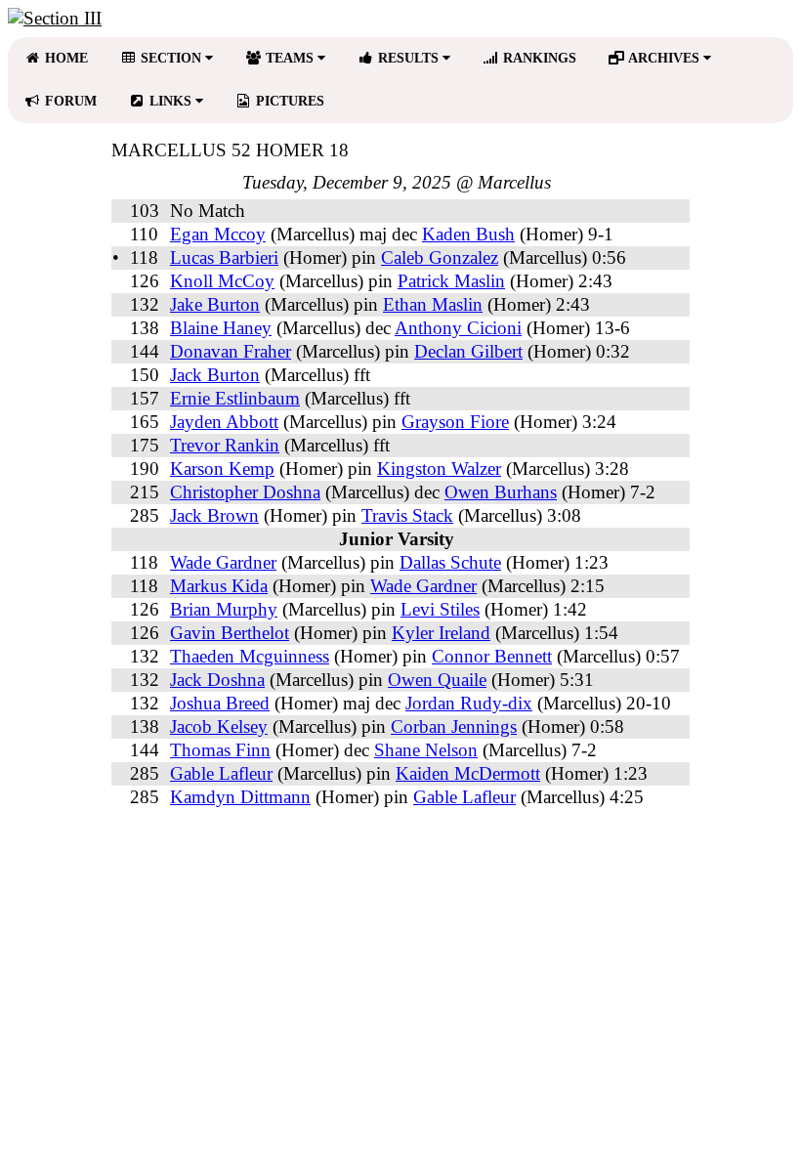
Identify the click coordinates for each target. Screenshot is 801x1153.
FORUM (69, 101)
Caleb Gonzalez (439, 257)
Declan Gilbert (468, 351)
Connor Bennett (492, 656)
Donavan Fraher (230, 351)
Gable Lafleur (221, 773)
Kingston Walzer (439, 468)
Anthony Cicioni (458, 328)
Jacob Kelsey (219, 726)
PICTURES (288, 101)
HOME (64, 58)
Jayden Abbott (224, 421)
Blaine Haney (221, 328)
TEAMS (289, 58)
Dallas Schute (450, 562)
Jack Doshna (217, 679)
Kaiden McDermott (468, 773)
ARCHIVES (664, 58)
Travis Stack (407, 515)
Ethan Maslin (433, 304)
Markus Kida (219, 586)
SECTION (171, 58)
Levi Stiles (440, 609)
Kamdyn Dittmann (240, 797)
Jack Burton (215, 374)
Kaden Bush (468, 234)
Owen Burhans (500, 492)
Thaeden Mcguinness (249, 656)
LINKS (170, 101)
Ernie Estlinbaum (235, 398)
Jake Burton (215, 304)
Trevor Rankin (224, 445)
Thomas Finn (220, 750)
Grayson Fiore (455, 421)
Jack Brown (214, 515)
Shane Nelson (426, 750)
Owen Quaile (437, 679)
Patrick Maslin (451, 281)
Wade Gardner (223, 562)
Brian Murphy (223, 609)
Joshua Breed (220, 703)
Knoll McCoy (222, 281)
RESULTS (408, 58)
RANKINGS (537, 58)
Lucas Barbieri (224, 257)
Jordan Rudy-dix (468, 703)
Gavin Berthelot (229, 632)
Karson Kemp (222, 468)
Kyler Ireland (441, 632)
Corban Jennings (454, 726)
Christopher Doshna (245, 492)
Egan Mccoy (218, 234)
